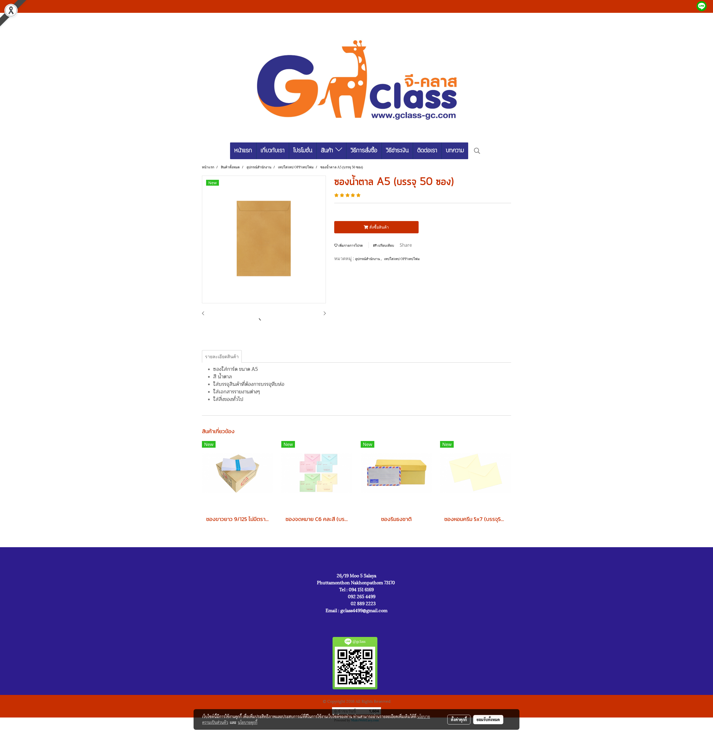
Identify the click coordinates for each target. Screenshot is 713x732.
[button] (477, 151)
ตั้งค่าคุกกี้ (459, 719)
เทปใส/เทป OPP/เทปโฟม (402, 259)
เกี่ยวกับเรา (273, 151)
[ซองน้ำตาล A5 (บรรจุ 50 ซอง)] (264, 240)
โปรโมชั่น (302, 151)
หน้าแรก (243, 151)
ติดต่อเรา (427, 151)
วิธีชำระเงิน (397, 151)
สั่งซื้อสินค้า (378, 227)
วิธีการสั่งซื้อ (364, 151)
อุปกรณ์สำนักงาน (368, 259)
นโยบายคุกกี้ (247, 722)
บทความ (455, 151)
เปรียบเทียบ (385, 246)
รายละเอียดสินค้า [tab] (222, 356)
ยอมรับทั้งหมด (488, 719)
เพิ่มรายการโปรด (350, 246)
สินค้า (328, 151)
